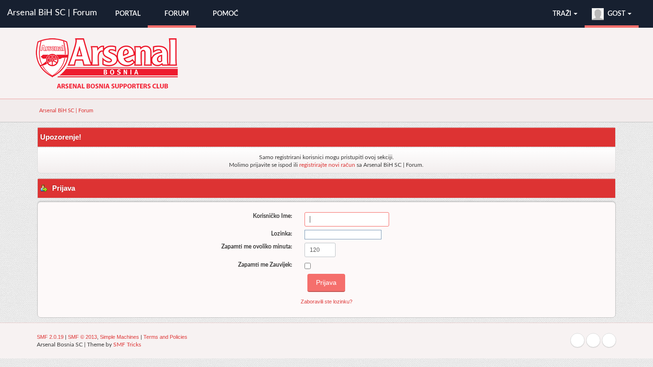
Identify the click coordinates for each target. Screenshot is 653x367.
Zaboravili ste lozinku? (326, 301)
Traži (563, 14)
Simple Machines (119, 337)
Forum (176, 14)
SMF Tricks (127, 344)
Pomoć (224, 14)
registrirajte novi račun (327, 165)
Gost (616, 14)
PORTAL (127, 14)
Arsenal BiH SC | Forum (52, 13)
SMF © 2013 (82, 337)
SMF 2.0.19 (50, 337)
